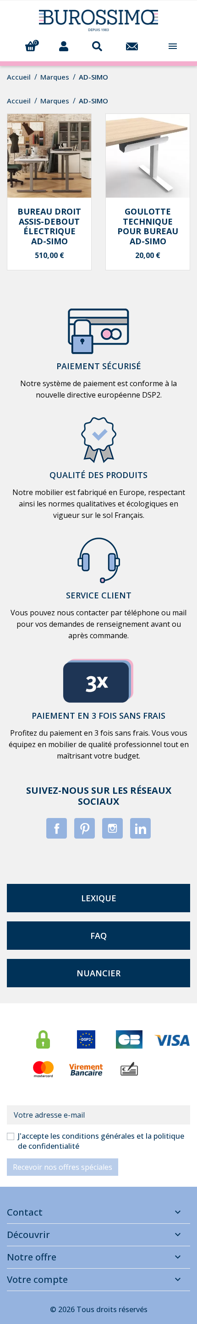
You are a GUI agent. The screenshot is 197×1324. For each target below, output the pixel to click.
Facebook (56, 828)
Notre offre (31, 1257)
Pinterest (84, 828)
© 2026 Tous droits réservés (99, 1309)
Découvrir (28, 1234)
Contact (25, 1212)
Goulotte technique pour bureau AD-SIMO (147, 226)
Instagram (112, 828)
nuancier (98, 973)
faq (98, 935)
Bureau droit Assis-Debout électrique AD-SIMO (49, 226)
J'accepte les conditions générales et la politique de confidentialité (101, 1141)
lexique (98, 898)
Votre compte (37, 1279)
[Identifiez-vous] (63, 45)
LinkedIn (140, 828)
